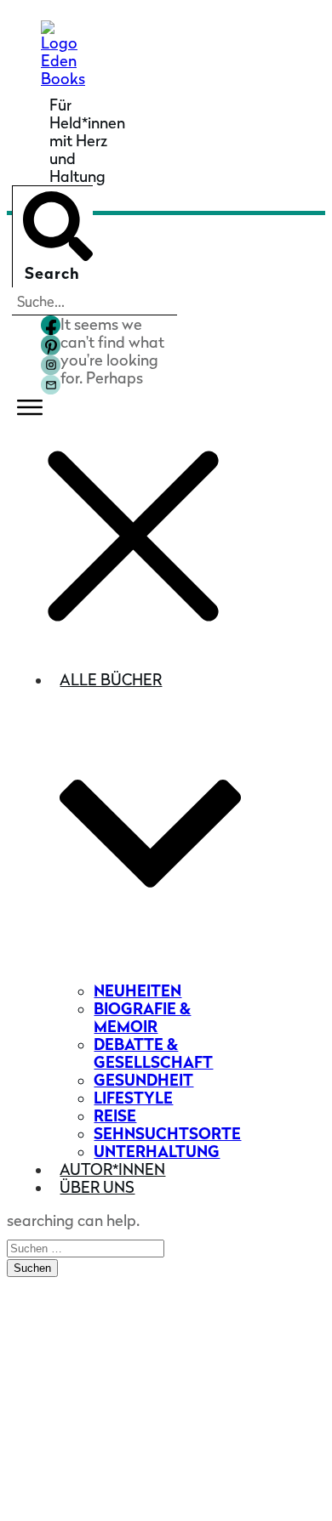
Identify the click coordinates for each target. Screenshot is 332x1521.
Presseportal (70, 1338)
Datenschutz (166, 1489)
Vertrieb (53, 1364)
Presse (47, 1311)
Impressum (272, 1475)
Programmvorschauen (104, 1407)
